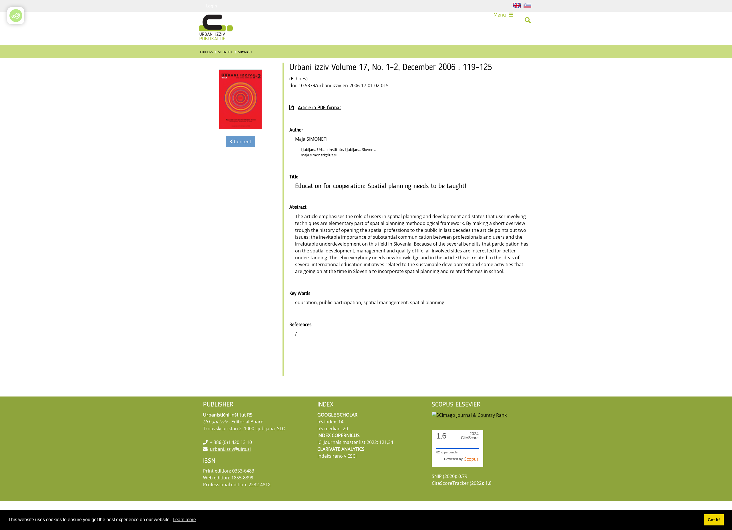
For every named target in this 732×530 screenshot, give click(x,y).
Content (242, 141)
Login (211, 6)
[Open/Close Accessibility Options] (15, 15)
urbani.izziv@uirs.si (230, 449)
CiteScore (470, 436)
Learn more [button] (184, 519)
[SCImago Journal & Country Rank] (469, 415)
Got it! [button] (714, 519)
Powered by (454, 459)
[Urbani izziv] (208, 20)
